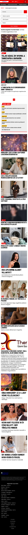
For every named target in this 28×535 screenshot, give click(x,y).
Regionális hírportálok (12, 483)
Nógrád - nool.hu (4, 506)
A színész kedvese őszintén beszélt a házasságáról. (14, 431)
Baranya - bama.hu (5, 487)
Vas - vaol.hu (4, 513)
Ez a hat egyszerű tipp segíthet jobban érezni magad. (13, 303)
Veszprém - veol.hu (5, 515)
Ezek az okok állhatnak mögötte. (11, 330)
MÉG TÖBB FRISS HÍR (6, 129)
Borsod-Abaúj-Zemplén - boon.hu (8, 490)
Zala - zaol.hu (4, 517)
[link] (3, 82)
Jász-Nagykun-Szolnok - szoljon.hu (8, 502)
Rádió (12, 528)
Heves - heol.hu (4, 501)
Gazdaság (12, 521)
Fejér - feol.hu (4, 495)
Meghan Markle (22, 4)
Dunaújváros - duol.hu (5, 494)
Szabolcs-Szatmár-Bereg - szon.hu (8, 510)
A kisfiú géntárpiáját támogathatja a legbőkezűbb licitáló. (13, 92)
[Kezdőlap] (4, 1)
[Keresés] (22, 2)
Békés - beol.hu (4, 488)
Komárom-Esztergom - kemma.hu (8, 504)
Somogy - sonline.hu (5, 508)
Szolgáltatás (13, 526)
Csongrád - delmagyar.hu (6, 492)
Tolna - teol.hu (4, 511)
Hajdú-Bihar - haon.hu (5, 499)
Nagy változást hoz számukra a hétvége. (12, 398)
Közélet (13, 519)
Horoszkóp (3, 4)
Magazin (13, 523)
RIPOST (2, 8)
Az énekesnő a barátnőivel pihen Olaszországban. (12, 275)
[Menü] (25, 1)
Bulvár (13, 525)
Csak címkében (14, 26)
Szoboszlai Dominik (12, 4)
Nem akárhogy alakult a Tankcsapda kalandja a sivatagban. (12, 61)
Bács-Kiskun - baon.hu (6, 485)
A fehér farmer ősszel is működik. (12, 460)
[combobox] (13, 16)
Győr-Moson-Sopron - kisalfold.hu (8, 497)
